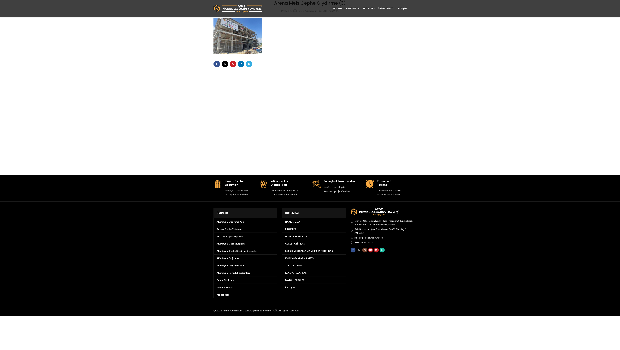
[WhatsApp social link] (382, 250)
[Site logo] (237, 8)
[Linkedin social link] (241, 64)
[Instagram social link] (364, 250)
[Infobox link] (231, 188)
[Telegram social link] (249, 64)
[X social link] (225, 64)
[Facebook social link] (216, 64)
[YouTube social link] (370, 250)
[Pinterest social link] (233, 64)
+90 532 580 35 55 (363, 242)
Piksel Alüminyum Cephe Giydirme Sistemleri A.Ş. (250, 310)
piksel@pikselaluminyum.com (369, 237)
